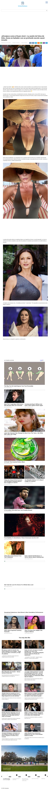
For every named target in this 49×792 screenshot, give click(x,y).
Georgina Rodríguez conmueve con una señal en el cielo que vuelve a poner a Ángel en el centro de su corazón (11, 735)
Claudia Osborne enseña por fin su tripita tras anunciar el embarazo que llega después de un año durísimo (11, 695)
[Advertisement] (24, 23)
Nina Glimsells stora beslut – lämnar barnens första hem (11, 672)
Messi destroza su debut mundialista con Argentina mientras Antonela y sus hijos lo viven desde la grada (33, 695)
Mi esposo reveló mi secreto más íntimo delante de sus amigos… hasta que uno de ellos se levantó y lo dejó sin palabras (11, 651)
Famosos (18, 42)
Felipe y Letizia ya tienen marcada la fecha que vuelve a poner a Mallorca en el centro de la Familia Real (33, 714)
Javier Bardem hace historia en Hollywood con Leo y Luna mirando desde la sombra (33, 734)
